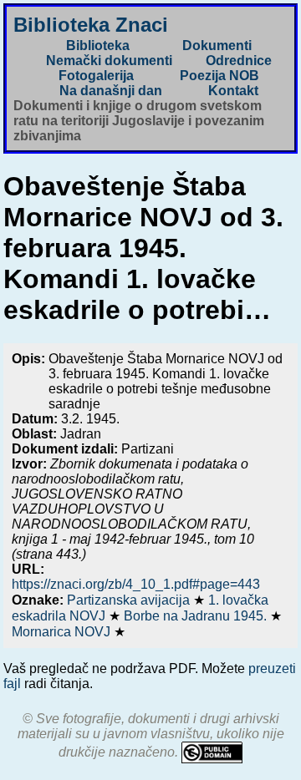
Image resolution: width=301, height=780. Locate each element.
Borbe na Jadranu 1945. (197, 616)
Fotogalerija (96, 75)
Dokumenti (217, 45)
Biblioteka (98, 45)
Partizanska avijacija (130, 600)
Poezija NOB (219, 75)
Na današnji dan (110, 91)
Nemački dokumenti (109, 60)
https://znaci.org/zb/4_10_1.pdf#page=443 (136, 584)
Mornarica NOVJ (63, 632)
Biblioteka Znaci (90, 24)
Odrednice (239, 60)
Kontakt (233, 91)
